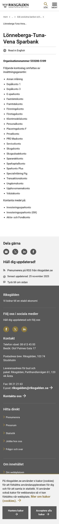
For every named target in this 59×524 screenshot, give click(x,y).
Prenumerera (13, 417)
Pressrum (11, 425)
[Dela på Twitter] (15, 252)
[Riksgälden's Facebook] (6, 329)
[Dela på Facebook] (33, 252)
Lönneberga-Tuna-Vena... (14, 23)
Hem (5, 17)
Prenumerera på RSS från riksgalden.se (30, 270)
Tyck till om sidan (17, 282)
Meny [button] (54, 7)
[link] (15, 5)
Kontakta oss (12, 396)
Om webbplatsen (15, 472)
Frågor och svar (14, 449)
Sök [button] (46, 7)
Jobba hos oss (14, 441)
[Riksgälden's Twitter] (15, 329)
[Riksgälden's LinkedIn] (24, 329)
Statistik (10, 433)
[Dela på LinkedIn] (24, 252)
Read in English (16, 50)
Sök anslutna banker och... (29, 17)
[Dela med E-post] (6, 252)
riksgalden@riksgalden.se (30, 388)
